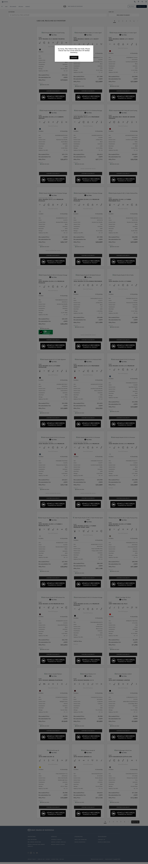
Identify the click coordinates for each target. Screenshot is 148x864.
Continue (74, 57)
